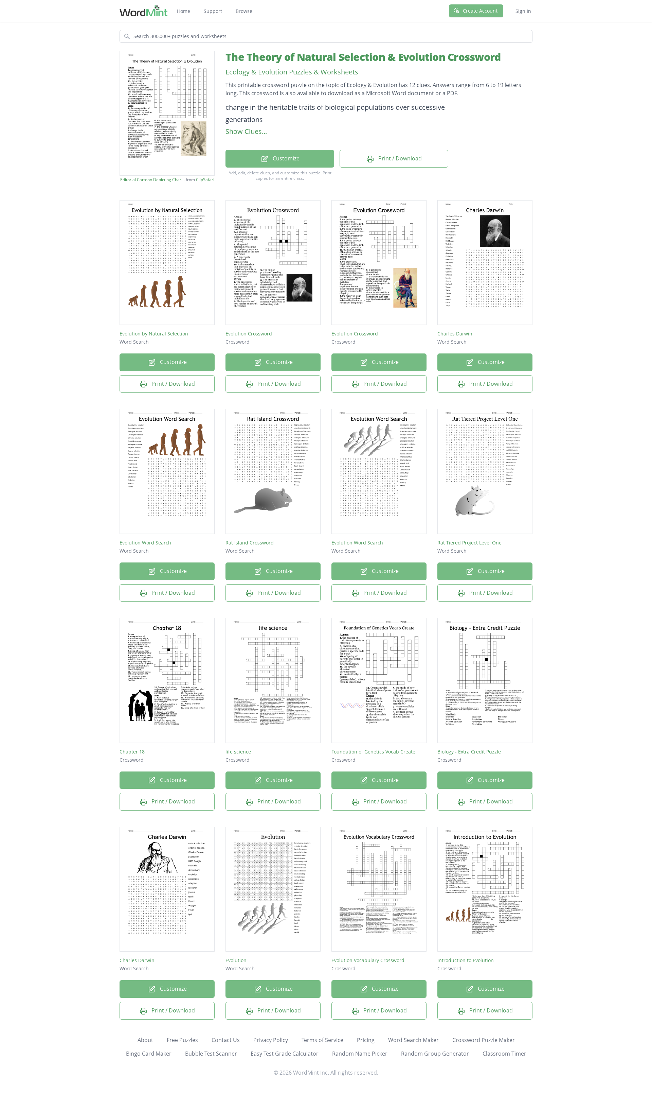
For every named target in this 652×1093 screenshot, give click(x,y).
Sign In (523, 11)
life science (238, 751)
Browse (244, 11)
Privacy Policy (270, 1040)
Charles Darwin (454, 333)
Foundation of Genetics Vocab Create (373, 751)
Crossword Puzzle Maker (483, 1040)
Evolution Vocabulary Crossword (367, 960)
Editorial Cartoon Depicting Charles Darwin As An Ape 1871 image (152, 180)
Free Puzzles (182, 1040)
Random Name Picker (359, 1053)
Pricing (366, 1040)
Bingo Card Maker (148, 1053)
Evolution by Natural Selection (154, 333)
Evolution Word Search (145, 542)
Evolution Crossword (248, 333)
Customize (285, 158)
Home (183, 11)
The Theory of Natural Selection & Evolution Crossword (363, 57)
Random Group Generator (435, 1053)
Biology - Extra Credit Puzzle (469, 751)
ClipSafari (205, 180)
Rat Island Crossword (249, 542)
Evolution (236, 960)
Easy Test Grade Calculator (285, 1053)
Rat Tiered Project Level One (469, 542)
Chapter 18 (132, 751)
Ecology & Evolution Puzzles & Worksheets (291, 71)
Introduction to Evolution (465, 960)
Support (213, 11)
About (145, 1040)
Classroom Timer (504, 1053)
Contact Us (226, 1040)
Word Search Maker (413, 1040)
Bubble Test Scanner (211, 1053)
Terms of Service (322, 1040)
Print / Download (399, 158)
